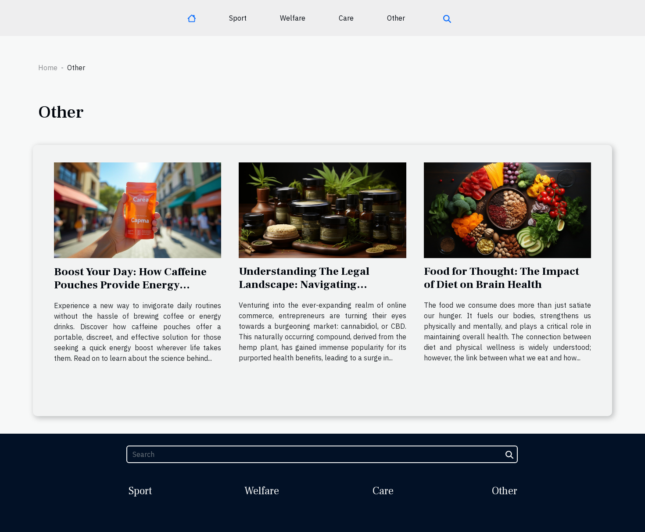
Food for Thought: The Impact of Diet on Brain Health (501, 277)
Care (346, 18)
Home (47, 67)
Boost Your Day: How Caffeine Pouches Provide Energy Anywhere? (130, 285)
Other (396, 18)
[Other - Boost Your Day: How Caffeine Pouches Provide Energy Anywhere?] (137, 209)
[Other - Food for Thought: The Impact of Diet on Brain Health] (507, 209)
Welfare (292, 18)
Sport (238, 18)
